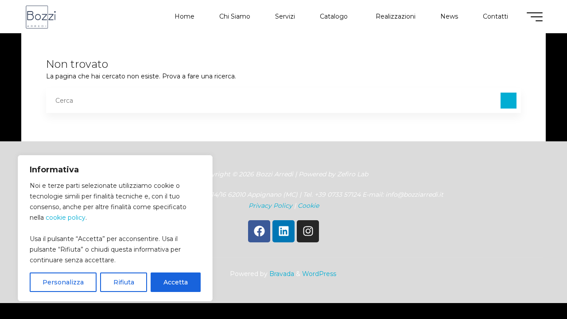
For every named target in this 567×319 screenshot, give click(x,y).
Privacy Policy (270, 206)
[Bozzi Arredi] (40, 16)
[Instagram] (308, 231)
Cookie (308, 206)
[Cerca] (509, 101)
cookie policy (65, 218)
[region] (115, 228)
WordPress (319, 274)
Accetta (175, 282)
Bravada (281, 274)
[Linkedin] (283, 231)
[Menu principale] (535, 16)
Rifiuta (123, 282)
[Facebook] (259, 231)
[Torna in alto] (532, 284)
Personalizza (63, 282)
